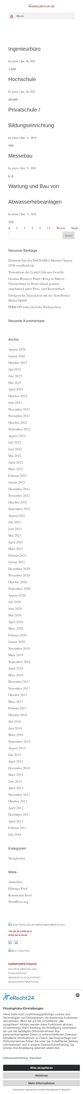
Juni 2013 (15, 781)
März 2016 (15, 734)
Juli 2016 (14, 721)
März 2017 (15, 701)
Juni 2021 (15, 529)
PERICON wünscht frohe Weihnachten (34, 307)
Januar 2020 (16, 641)
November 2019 (19, 648)
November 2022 (19, 416)
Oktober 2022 (17, 422)
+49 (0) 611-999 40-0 (20, 931)
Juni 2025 (15, 376)
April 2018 (15, 668)
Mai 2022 (14, 455)
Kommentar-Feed (20, 895)
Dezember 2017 (19, 681)
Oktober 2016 (17, 715)
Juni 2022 (15, 449)
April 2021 (15, 542)
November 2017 (19, 688)
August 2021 (17, 515)
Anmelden (15, 882)
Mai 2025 (14, 382)
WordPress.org (18, 901)
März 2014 (15, 774)
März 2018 (15, 675)
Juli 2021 (14, 522)
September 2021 (19, 509)
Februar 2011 (17, 828)
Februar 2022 (17, 475)
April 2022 (15, 462)
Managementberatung (23, 982)
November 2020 (19, 575)
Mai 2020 (14, 615)
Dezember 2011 (19, 814)
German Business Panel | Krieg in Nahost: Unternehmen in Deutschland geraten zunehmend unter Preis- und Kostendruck (36, 283)
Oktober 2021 (17, 502)
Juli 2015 (14, 755)
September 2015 (19, 741)
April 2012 (15, 808)
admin (15, 61)
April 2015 (15, 761)
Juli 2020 (14, 602)
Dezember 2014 (19, 768)
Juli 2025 (14, 369)
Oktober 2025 (17, 362)
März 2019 (15, 655)
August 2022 (17, 436)
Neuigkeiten (16, 858)
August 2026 (17, 349)
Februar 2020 (17, 635)
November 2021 (19, 495)
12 (48, 228)
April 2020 (15, 622)
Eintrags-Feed (17, 888)
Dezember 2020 (19, 568)
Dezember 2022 (19, 409)
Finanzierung (17, 973)
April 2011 (15, 821)
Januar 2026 (16, 356)
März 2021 (15, 548)
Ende (74, 228)
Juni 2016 (15, 728)
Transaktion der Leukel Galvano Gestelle (36, 272)
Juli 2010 (14, 834)
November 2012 (19, 794)
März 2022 (15, 469)
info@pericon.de (17, 935)
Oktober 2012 (17, 801)
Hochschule (22, 79)
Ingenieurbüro (24, 49)
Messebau (20, 156)
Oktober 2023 (17, 396)
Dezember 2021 (19, 489)
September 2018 (19, 661)
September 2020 (19, 588)
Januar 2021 (16, 562)
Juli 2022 (14, 442)
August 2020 (17, 595)
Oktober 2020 (17, 582)
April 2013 (15, 788)
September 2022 (19, 429)
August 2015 (17, 748)
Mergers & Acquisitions (24, 977)
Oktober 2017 (17, 695)
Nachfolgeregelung (22, 969)
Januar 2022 (16, 482)
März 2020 (15, 628)
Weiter (60, 228)
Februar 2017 (17, 708)
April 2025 (15, 389)
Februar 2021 (17, 555)
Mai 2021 (14, 535)
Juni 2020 (15, 608)
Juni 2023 (15, 402)
